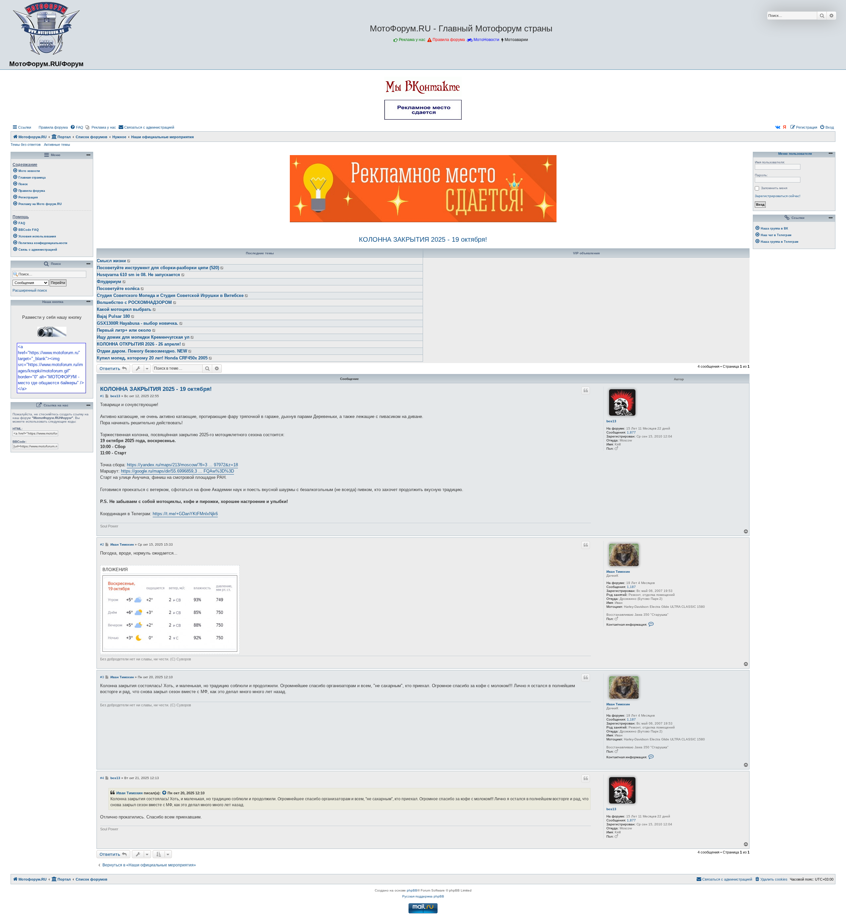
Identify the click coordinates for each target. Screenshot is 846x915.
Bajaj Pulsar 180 (113, 316)
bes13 (611, 421)
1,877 (631, 432)
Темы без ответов (26, 144)
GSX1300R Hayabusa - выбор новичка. (137, 323)
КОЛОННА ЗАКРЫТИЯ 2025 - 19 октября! (423, 239)
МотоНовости (486, 39)
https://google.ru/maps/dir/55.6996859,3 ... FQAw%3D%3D (177, 471)
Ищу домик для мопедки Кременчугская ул (143, 337)
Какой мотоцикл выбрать (124, 309)
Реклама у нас (412, 39)
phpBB (412, 890)
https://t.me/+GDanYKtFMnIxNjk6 (185, 513)
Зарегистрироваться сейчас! (777, 196)
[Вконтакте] (778, 127)
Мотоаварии (516, 39)
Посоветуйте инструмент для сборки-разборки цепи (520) (158, 267)
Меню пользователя (794, 153)
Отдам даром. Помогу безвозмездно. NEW (142, 351)
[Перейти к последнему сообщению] (129, 261)
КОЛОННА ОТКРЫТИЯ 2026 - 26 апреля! (139, 344)
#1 (102, 396)
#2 (102, 544)
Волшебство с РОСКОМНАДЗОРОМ (134, 302)
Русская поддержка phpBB (423, 896)
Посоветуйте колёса (118, 288)
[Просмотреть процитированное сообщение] (165, 793)
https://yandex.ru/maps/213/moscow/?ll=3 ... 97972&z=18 (182, 464)
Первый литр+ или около (124, 330)
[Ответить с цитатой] (585, 391)
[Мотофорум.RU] (46, 28)
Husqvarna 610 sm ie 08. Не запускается (138, 274)
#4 (102, 778)
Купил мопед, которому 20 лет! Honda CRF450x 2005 (152, 357)
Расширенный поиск (30, 290)
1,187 (631, 587)
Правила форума (449, 39)
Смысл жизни (111, 260)
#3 (102, 677)
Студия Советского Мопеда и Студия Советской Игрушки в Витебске (170, 295)
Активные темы (57, 144)
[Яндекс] (785, 127)
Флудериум (109, 281)
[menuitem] (50, 127)
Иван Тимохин (618, 571)
